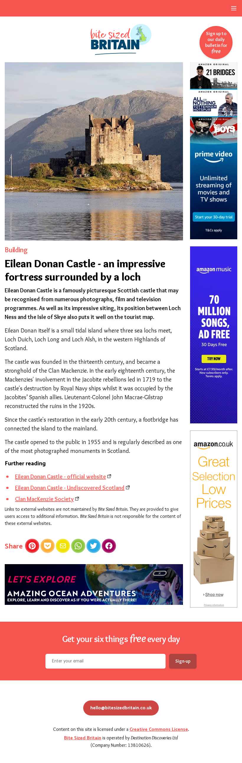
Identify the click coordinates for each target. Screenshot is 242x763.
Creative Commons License (159, 729)
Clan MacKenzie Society (44, 498)
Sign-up (182, 661)
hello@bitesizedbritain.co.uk (121, 708)
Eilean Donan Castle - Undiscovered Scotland (70, 487)
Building (16, 249)
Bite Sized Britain (82, 738)
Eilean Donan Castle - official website (60, 476)
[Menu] (234, 8)
